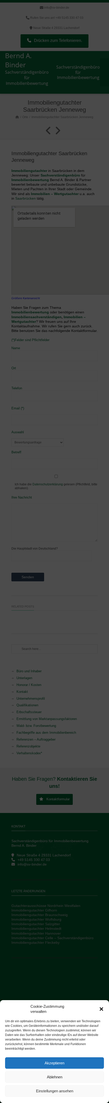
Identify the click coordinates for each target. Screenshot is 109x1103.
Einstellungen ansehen (54, 1091)
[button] (101, 1009)
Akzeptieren (54, 1063)
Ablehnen (54, 1077)
